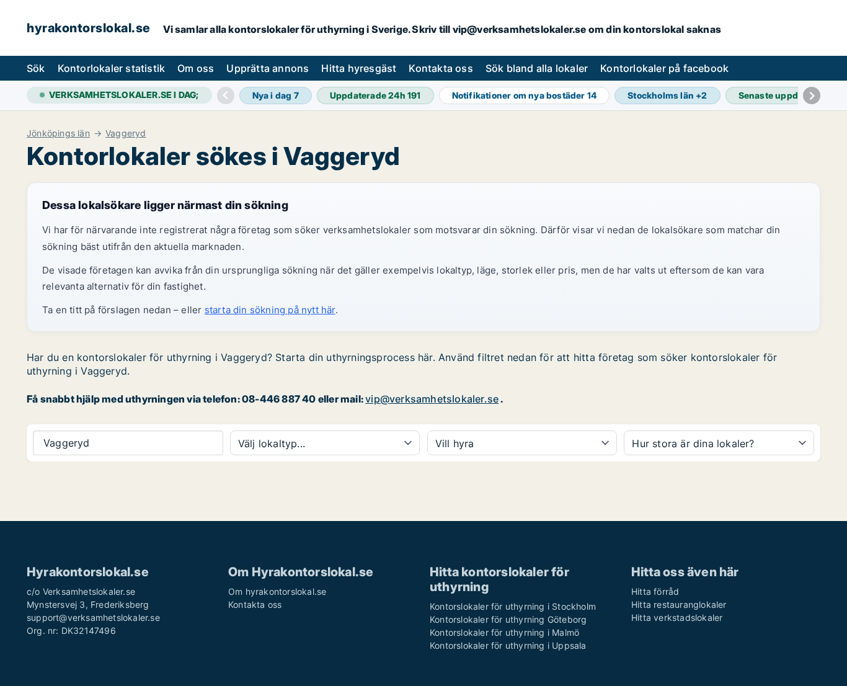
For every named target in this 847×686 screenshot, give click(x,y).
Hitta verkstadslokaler (676, 617)
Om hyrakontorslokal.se (277, 591)
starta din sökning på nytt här (270, 310)
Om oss (195, 68)
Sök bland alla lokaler (537, 68)
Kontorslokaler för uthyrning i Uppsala (508, 645)
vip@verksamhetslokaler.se (432, 399)
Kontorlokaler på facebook (664, 68)
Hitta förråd (655, 591)
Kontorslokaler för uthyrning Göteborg (508, 619)
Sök (36, 68)
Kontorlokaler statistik (112, 68)
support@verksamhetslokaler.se (93, 617)
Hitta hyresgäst (358, 68)
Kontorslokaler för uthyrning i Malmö (504, 632)
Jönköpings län (58, 133)
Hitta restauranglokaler (679, 604)
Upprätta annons (267, 68)
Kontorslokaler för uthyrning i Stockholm (513, 606)
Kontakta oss (440, 68)
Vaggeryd (125, 133)
